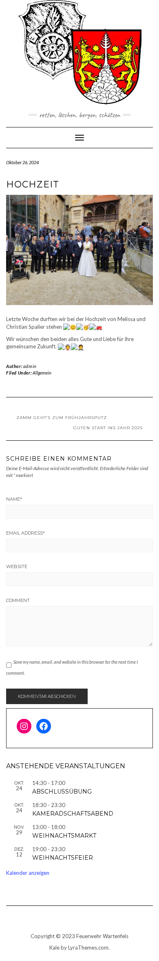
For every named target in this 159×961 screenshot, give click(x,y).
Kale (54, 947)
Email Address (25, 533)
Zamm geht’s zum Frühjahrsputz (61, 417)
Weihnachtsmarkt (64, 835)
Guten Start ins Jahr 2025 (108, 427)
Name (14, 499)
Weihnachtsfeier (62, 857)
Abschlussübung (62, 791)
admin (30, 366)
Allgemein (42, 372)
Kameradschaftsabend (72, 813)
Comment (18, 600)
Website (16, 566)
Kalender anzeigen (27, 873)
